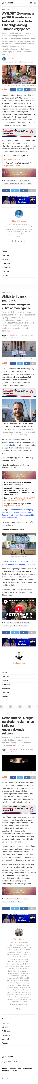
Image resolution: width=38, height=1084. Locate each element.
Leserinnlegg (6, 271)
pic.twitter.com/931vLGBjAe (14, 159)
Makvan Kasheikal (9, 902)
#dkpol (16, 494)
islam (26, 899)
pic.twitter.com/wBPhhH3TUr (15, 500)
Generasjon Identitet (22, 623)
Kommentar (6, 267)
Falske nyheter (24, 180)
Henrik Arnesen (14, 59)
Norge (20, 902)
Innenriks (5, 255)
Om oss (14, 1070)
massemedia (14, 184)
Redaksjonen (13, 335)
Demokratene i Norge (14, 899)
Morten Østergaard (20, 626)
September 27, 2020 (12, 166)
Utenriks (5, 259)
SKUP (23, 184)
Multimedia (6, 263)
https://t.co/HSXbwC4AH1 (25, 498)
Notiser (4, 251)
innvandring (7, 626)
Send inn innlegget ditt (25, 1068)
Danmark (10, 623)
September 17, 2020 (12, 506)
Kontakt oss (5, 1070)
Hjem (3, 9)
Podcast (5, 275)
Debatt (9, 292)
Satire (8, 9)
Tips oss (4, 1068)
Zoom (29, 184)
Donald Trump (11, 180)
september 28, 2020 (11, 62)
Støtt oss (13, 1068)
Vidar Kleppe (13, 749)
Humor (5, 184)
